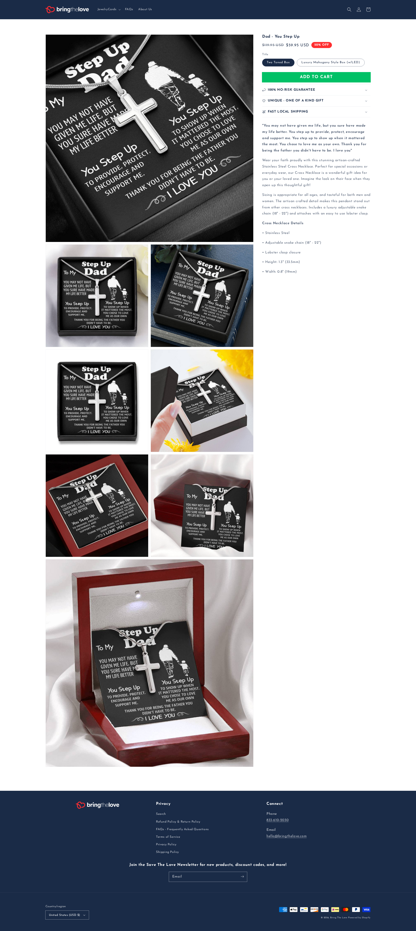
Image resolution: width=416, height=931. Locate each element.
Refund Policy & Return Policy (178, 821)
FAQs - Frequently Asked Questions (182, 829)
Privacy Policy (166, 844)
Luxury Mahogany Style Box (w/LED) (330, 62)
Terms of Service (168, 837)
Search (161, 814)
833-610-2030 (277, 820)
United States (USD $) (64, 915)
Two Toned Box (278, 62)
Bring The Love (338, 918)
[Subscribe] (242, 876)
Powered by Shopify (359, 918)
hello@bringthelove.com (286, 836)
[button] (108, 9)
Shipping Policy (167, 852)
